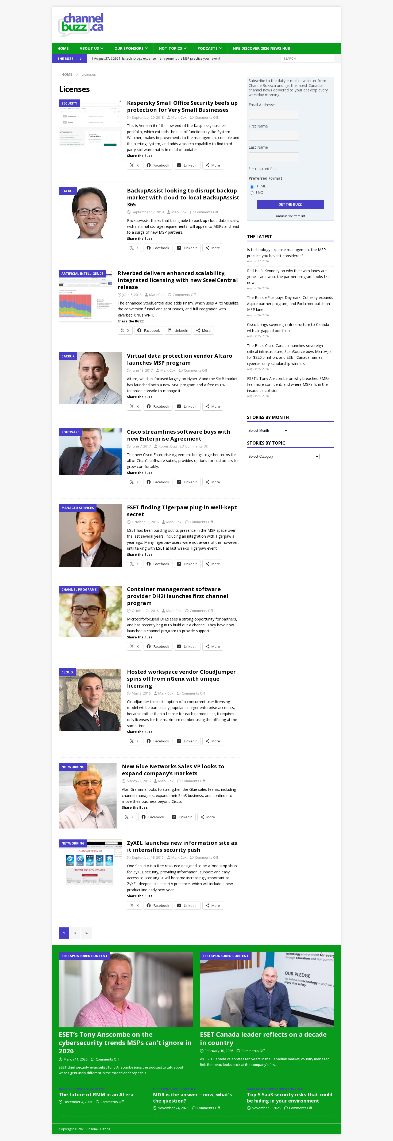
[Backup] (90, 212)
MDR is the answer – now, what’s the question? (192, 1097)
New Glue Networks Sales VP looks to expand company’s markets (173, 770)
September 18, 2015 (148, 857)
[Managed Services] (90, 535)
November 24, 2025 (173, 1107)
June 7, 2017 (141, 446)
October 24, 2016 (145, 610)
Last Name (258, 147)
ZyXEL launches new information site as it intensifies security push (182, 846)
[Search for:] (307, 58)
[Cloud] (90, 699)
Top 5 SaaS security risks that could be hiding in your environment (289, 1097)
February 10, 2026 (219, 1050)
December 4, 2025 (78, 1101)
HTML (260, 185)
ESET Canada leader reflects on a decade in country (263, 1038)
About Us (89, 48)
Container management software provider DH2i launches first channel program (177, 596)
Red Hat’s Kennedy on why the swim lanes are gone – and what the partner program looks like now (288, 276)
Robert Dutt (168, 446)
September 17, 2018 (148, 212)
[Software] (90, 452)
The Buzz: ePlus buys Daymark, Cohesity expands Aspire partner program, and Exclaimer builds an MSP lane (290, 303)
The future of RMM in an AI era (96, 1094)
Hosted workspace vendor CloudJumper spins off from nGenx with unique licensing (181, 678)
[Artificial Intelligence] (85, 296)
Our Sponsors (129, 48)
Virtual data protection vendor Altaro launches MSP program (179, 359)
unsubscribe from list (290, 216)
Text (259, 192)
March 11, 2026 (75, 1059)
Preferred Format (265, 178)
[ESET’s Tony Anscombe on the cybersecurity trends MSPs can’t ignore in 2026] (126, 989)
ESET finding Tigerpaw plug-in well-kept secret (182, 511)
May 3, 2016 (141, 693)
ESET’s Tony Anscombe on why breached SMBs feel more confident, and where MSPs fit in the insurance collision (288, 384)
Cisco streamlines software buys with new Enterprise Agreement (178, 435)
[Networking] (88, 795)
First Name (258, 126)
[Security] (90, 123)
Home (63, 48)
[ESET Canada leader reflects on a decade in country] (267, 989)
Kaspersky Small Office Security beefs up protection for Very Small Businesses (182, 106)
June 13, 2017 (142, 370)
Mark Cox (179, 117)
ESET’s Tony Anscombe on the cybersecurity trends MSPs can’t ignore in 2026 (125, 1042)
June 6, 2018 (131, 294)
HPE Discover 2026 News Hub (261, 48)
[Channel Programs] (90, 611)
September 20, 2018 (148, 117)
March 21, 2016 (139, 780)
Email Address (262, 104)
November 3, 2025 (266, 1107)
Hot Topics (170, 48)
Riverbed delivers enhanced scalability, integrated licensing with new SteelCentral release (178, 280)
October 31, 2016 (145, 521)
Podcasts (208, 48)
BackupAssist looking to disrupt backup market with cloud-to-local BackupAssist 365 (183, 197)
